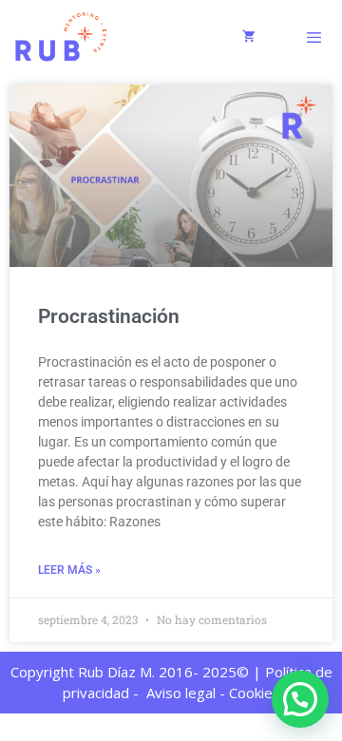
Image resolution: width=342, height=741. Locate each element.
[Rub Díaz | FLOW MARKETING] (65, 37)
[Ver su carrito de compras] (249, 37)
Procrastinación (109, 316)
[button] (300, 699)
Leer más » (69, 570)
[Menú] (314, 38)
